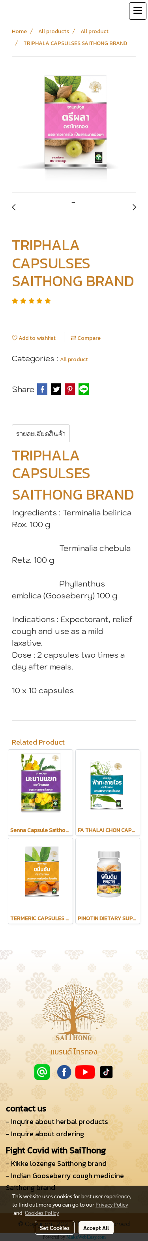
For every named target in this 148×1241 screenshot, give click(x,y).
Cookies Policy (42, 1212)
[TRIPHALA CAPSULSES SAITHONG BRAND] (74, 125)
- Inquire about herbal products (57, 1121)
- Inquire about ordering (45, 1133)
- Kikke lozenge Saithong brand (56, 1163)
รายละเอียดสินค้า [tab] (41, 434)
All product (74, 359)
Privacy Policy (112, 1204)
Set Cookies (54, 1227)
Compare (88, 338)
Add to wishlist (36, 338)
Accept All (96, 1227)
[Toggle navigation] (137, 11)
